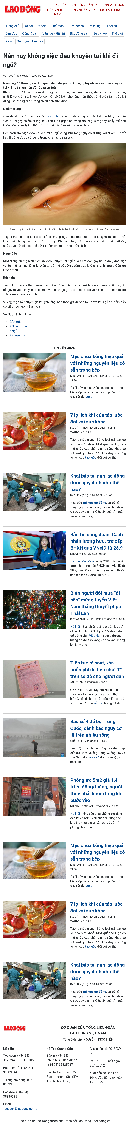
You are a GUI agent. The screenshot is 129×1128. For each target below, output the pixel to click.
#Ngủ (13, 331)
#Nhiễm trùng (18, 326)
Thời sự (112, 26)
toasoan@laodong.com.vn (21, 1109)
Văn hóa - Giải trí (53, 33)
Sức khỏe (100, 33)
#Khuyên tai (17, 335)
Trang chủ (12, 26)
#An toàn (15, 322)
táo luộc (90, 457)
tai (70, 83)
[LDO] (34, 373)
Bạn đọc (11, 33)
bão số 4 (93, 757)
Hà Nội (75, 626)
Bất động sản (79, 33)
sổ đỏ (98, 703)
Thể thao (57, 26)
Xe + (9, 41)
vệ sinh (53, 116)
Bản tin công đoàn (82, 561)
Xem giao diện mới (30, 41)
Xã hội (28, 26)
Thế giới (117, 33)
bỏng (88, 397)
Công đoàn (29, 33)
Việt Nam (95, 636)
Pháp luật (95, 26)
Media (42, 26)
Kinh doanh (76, 26)
